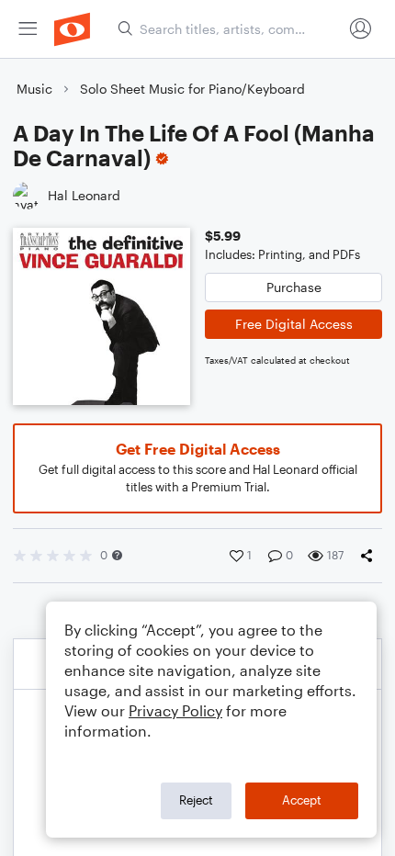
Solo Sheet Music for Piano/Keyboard (192, 88)
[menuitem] (27, 29)
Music (34, 88)
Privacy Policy (175, 710)
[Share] (370, 555)
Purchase (294, 287)
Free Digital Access (294, 324)
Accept (302, 800)
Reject (196, 800)
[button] (117, 555)
